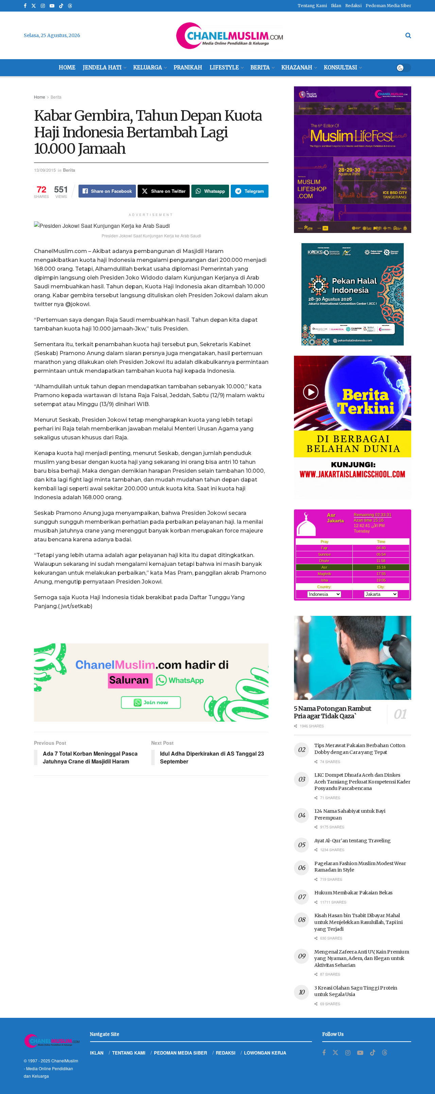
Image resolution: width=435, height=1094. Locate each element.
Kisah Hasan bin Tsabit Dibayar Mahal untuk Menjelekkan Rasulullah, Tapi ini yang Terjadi (358, 922)
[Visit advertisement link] (151, 682)
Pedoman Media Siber (388, 5)
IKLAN (96, 1052)
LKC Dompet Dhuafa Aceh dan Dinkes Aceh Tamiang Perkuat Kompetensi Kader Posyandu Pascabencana (362, 781)
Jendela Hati (102, 67)
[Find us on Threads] (70, 6)
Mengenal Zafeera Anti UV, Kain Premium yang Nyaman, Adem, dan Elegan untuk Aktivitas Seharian (361, 958)
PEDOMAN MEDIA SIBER (180, 1052)
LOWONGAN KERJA (265, 1052)
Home (67, 67)
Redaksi (353, 5)
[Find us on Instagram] (43, 6)
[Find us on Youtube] (52, 6)
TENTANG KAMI (128, 1052)
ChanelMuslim (64, 1060)
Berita (260, 67)
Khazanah (296, 67)
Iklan (336, 5)
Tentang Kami (312, 5)
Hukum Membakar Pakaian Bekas (353, 893)
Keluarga (147, 67)
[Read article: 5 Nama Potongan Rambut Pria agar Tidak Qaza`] (352, 658)
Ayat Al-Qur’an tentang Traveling (352, 841)
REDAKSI (226, 1052)
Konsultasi (340, 67)
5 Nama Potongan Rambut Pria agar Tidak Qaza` (332, 712)
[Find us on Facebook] (25, 6)
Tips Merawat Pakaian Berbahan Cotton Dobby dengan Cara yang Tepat (359, 748)
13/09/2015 (45, 170)
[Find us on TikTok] (61, 6)
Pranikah (188, 67)
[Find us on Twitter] (33, 6)
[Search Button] (408, 35)
